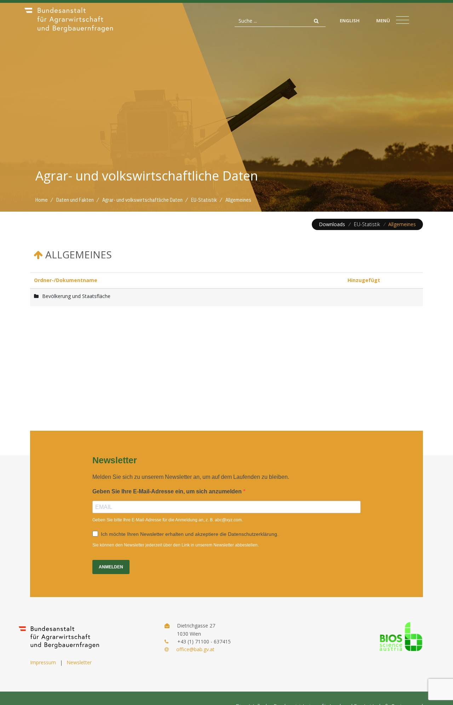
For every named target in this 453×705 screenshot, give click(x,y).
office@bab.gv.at (195, 649)
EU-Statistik (367, 224)
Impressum (43, 662)
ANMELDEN (111, 566)
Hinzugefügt (364, 280)
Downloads (332, 224)
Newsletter (79, 662)
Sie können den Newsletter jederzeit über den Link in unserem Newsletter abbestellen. (175, 545)
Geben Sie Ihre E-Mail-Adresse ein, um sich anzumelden (167, 491)
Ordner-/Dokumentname (65, 280)
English (350, 20)
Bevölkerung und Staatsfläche (76, 296)
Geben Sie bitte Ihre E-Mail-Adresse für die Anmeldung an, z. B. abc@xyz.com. (167, 519)
